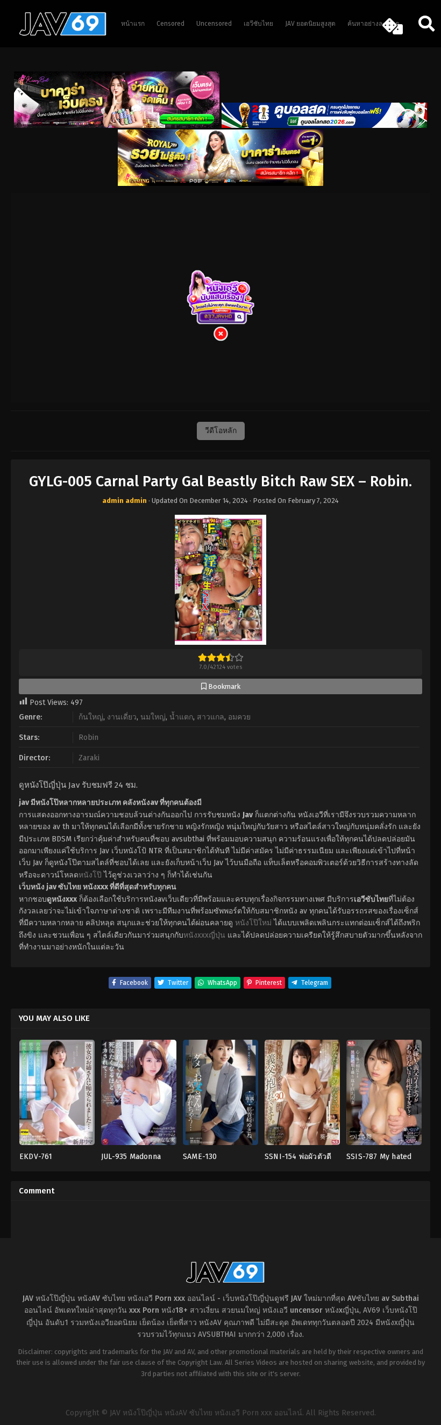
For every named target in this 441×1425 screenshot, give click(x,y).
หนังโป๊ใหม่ (253, 922)
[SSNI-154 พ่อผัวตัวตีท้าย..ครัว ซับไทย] (302, 1096)
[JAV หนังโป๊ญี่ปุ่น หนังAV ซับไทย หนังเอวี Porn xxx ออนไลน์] (57, 34)
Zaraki (89, 757)
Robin (88, 737)
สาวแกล (210, 717)
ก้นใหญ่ (91, 717)
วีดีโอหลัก (221, 430)
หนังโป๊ (90, 875)
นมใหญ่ (153, 717)
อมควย (239, 717)
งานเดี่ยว (122, 717)
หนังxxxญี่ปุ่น (204, 935)
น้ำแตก (181, 717)
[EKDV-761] (57, 1096)
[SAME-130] (220, 1096)
